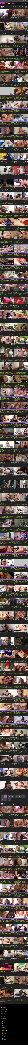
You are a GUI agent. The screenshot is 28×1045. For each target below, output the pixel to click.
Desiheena (16, 975)
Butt (21, 634)
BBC (1, 306)
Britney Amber (6, 334)
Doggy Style (6, 45)
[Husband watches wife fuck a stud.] (21, 641)
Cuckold (9, 189)
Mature (23, 215)
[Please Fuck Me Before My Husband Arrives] (21, 52)
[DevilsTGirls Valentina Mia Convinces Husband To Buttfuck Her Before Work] (21, 628)
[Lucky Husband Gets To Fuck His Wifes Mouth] (7, 431)
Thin (18, 229)
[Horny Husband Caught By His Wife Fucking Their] (7, 497)
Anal (19, 18)
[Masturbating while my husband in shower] (21, 615)
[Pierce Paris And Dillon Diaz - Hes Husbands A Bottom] (21, 523)
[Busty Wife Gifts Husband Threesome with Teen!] (7, 327)
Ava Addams (6, 622)
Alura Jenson (9, 321)
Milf (25, 18)
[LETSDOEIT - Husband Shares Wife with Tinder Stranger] (21, 785)
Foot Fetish (20, 450)
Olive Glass (16, 438)
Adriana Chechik (21, 701)
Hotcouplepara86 (4, 309)
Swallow (20, 687)
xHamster (12, 17)
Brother (17, 136)
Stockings (21, 46)
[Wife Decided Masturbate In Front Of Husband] (7, 758)
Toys (1, 216)
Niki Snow (25, 687)
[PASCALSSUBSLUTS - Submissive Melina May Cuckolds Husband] (7, 26)
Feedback (3, 1027)
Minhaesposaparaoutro (19, 230)
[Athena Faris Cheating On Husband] (7, 52)
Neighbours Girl (22, 961)
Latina (22, 398)
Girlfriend (24, 333)
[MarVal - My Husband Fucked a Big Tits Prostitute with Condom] (21, 510)
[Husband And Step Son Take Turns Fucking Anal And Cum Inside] (21, 39)
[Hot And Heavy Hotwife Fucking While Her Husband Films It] (21, 562)
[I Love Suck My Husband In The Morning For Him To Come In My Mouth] (7, 523)
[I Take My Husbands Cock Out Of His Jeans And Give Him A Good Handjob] (21, 287)
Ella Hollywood (6, 348)
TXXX (26, 30)
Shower (2, 386)
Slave (15, 216)
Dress (1, 215)
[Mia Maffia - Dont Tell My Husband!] (21, 745)
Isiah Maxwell (9, 386)
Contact (2, 1025)
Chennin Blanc (10, 687)
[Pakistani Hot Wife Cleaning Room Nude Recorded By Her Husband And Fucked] (7, 65)
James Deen (20, 348)
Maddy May (16, 426)
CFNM (1, 333)
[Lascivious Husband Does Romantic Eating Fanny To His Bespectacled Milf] (7, 471)
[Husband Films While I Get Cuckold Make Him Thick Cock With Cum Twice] (7, 183)
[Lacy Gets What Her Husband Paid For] (7, 78)
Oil (25, 110)
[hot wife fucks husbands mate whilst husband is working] (7, 719)
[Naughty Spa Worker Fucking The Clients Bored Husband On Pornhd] (21, 405)
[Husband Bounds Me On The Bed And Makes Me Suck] (7, 575)
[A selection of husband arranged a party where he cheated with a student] (7, 274)
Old (4, 33)
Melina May (2, 34)
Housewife (16, 347)
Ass (1, 32)
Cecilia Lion (2, 387)
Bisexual (18, 32)
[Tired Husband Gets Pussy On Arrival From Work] (21, 274)
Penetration (16, 255)
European (20, 149)
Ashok (18, 85)
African (1, 385)
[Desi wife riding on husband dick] (7, 39)
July (22, 608)
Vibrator (19, 608)
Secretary (19, 543)
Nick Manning (17, 387)
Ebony (11, 123)
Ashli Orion (23, 190)
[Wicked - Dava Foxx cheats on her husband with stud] (21, 993)
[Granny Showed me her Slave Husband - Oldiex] (21, 209)
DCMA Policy (4, 1009)
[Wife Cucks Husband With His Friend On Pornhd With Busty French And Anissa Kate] (7, 693)
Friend (26, 123)
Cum (5, 18)
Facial (7, 84)
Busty (3, 699)
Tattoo (15, 59)
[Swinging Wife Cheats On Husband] (7, 745)
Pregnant (16, 451)
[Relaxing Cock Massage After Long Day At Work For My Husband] (7, 484)
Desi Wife (9, 46)
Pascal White (8, 33)
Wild (1, 425)
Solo (8, 607)
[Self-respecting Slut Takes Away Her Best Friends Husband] (21, 732)
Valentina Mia (22, 635)
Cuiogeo (23, 478)
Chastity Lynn (5, 425)
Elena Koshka (17, 99)
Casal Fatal (11, 648)
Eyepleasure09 (9, 281)
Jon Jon (2, 361)
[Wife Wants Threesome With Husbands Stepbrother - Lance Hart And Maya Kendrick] (21, 130)
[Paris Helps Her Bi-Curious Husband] (7, 130)
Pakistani (2, 72)
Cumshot (9, 18)
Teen (19, 177)
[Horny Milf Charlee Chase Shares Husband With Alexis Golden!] (21, 940)
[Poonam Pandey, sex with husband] (7, 967)
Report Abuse (4, 1023)
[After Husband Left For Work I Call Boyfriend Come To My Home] (21, 117)
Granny (18, 71)
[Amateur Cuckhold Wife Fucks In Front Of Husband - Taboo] (21, 497)
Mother (24, 162)
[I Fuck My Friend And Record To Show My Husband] (7, 536)
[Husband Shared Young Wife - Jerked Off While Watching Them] (21, 953)
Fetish (24, 97)
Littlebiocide (23, 177)
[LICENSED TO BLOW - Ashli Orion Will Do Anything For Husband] (21, 183)
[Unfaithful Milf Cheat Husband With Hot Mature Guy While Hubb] (21, 353)
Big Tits (15, 58)
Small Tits (21, 334)
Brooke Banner (23, 386)
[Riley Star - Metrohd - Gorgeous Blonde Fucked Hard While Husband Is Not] (21, 719)
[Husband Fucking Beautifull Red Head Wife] (21, 12)
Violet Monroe (17, 321)
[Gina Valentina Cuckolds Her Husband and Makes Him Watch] (7, 196)
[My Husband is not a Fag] (7, 993)
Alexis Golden (20, 948)
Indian (1, 163)
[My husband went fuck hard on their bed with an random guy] (7, 12)
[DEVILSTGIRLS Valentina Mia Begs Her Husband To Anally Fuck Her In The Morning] (21, 588)
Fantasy (22, 45)
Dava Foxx (23, 1000)
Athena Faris (3, 59)
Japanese (10, 110)
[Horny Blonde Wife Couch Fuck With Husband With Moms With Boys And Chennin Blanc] (7, 680)
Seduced (20, 399)
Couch (1, 686)
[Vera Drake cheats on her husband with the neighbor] (7, 732)
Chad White (24, 425)
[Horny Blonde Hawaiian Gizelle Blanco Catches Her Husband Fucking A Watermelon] (21, 575)
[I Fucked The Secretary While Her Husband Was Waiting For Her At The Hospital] (21, 536)
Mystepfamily (10, 111)
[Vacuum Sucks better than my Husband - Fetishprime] (7, 287)
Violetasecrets (24, 504)
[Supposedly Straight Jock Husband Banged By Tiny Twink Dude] (7, 706)
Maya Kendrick (17, 138)
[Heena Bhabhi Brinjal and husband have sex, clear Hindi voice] (21, 967)
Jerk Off (24, 959)
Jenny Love (23, 766)
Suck (15, 229)
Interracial (7, 98)
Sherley (22, 491)
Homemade (21, 620)
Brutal (1, 110)
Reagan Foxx (9, 961)
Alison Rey (9, 792)
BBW (15, 620)
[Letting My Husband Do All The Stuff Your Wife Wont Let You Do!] (21, 261)
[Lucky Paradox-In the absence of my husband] (7, 667)
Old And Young (22, 373)
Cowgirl (16, 149)
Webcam (6, 20)
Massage (23, 110)
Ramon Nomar (3, 85)
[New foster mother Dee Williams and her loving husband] (21, 156)
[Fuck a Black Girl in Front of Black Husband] (7, 628)
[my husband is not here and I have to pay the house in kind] (21, 484)
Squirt (20, 98)
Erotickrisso (8, 661)
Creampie (9, 320)
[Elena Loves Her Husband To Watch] (21, 91)
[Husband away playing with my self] (7, 601)
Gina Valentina (10, 203)
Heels (15, 582)
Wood (7, 347)
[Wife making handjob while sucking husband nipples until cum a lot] (21, 222)
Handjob (10, 97)
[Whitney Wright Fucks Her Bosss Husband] (7, 405)
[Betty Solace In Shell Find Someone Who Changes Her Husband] (7, 91)
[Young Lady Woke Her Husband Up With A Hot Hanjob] (21, 366)
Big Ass (1, 45)
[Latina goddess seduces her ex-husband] (21, 392)
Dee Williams (17, 163)
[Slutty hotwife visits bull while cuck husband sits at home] (21, 471)
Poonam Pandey (3, 974)
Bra (4, 254)
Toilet (7, 648)
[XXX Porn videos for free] (8, 3)
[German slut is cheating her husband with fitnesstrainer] (21, 196)
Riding (1, 46)
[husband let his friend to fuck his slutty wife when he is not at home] (21, 235)
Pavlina (16, 33)
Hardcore (4, 32)
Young (1, 334)
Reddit (5, 1033)
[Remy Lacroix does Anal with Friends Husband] (21, 693)
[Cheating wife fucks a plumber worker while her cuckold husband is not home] (21, 170)
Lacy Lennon (9, 85)
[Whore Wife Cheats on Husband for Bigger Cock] (7, 953)
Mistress (16, 399)
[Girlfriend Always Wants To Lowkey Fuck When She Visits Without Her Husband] (21, 327)
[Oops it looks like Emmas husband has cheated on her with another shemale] (7, 444)
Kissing (9, 972)
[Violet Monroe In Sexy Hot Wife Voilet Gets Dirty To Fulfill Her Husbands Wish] (21, 313)
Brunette (4, 71)
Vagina (5, 46)
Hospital (20, 542)
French (1, 136)
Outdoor (8, 647)
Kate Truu (22, 360)
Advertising (3, 1018)
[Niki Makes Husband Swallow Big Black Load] (21, 680)
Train (15, 203)
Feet (15, 398)
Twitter (5, 1039)
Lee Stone (2, 1001)
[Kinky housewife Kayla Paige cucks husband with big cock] (21, 340)
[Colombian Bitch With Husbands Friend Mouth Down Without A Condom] (7, 143)
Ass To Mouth (3, 450)
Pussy (26, 32)
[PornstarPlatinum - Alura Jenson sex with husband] (7, 313)
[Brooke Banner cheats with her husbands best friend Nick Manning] (21, 379)
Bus (1, 699)
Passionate (16, 111)
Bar (7, 450)
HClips (26, 17)
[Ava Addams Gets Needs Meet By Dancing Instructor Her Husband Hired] (7, 615)
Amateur (2, 18)
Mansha (22, 242)
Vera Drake (11, 739)
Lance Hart (24, 137)
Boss (1, 346)
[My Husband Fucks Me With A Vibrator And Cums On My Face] (7, 248)
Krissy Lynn (7, 726)
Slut (23, 202)
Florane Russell (23, 255)
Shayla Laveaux (10, 360)
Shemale (9, 346)
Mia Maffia (21, 752)
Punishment (2, 648)
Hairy (6, 699)
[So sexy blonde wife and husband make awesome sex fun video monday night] (21, 667)
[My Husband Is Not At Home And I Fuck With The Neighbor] (7, 117)
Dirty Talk (25, 503)
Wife (15, 20)
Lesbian (20, 556)
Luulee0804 (9, 268)
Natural (1, 33)
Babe (15, 189)
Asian (15, 71)
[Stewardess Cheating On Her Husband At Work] (21, 772)
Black (1, 634)
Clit (17, 620)
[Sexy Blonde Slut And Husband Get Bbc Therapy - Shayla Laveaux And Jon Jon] (7, 353)
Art (14, 136)
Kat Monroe (9, 779)
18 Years (16, 175)
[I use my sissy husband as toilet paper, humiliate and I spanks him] (7, 641)
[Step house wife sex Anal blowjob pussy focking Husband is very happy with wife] (21, 78)
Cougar (23, 999)
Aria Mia (10, 595)
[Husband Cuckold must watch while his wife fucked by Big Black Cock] (7, 562)
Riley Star (23, 726)
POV (20, 294)
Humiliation (9, 777)
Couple (5, 228)
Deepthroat (2, 84)
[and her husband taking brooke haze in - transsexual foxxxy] (7, 366)
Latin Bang (9, 124)
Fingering (24, 411)
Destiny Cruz (5, 466)
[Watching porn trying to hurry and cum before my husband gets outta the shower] (21, 601)
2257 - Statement (4, 1013)
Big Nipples (16, 738)
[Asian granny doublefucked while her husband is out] (21, 65)
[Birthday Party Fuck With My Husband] (7, 156)
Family (22, 490)
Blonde (19, 58)
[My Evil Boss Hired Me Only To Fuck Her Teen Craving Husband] (21, 431)
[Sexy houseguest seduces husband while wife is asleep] (7, 549)
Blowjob (20, 84)
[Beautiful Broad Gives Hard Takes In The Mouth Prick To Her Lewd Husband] (21, 300)
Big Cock (2, 58)
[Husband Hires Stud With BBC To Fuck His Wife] (7, 379)
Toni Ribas (24, 98)
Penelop (4, 543)
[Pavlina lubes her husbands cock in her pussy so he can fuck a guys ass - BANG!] (21, 26)
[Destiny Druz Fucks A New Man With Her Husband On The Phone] (7, 457)
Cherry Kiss (19, 150)
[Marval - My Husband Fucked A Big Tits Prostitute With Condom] (7, 392)
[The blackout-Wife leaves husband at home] (7, 654)
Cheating (6, 58)
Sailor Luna (22, 438)
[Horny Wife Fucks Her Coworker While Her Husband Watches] (21, 418)
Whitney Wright (10, 412)
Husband (2, 20)
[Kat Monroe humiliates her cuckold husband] (7, 772)
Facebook (6, 1036)
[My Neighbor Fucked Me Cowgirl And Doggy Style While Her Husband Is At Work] (7, 510)
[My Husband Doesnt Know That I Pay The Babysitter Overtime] (21, 549)
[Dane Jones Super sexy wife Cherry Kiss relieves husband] (21, 143)
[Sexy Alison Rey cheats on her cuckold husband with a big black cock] (7, 785)
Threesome (4, 111)
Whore (7, 307)
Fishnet (21, 254)
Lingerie (2, 255)
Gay (23, 529)
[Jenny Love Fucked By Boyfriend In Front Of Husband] (21, 758)
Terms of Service (4, 1011)
